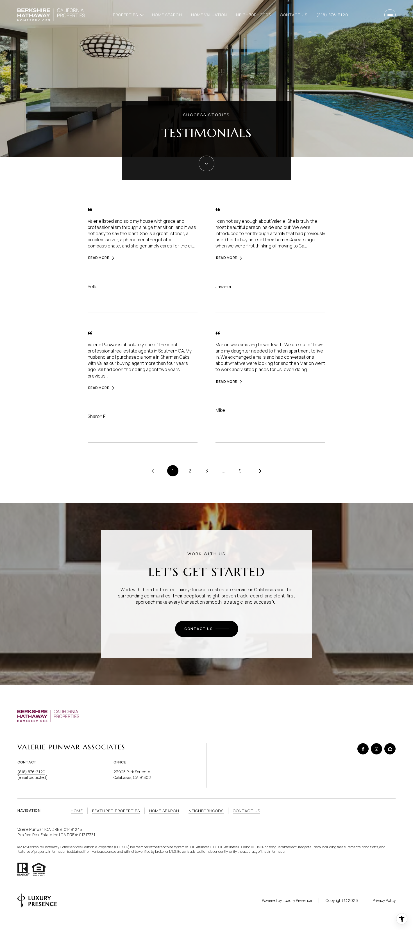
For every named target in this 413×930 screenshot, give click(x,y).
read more (98, 258)
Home (77, 810)
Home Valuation (209, 14)
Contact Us (293, 14)
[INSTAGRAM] (376, 748)
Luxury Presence (297, 900)
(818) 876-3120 (332, 14)
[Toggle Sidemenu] (390, 15)
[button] (206, 629)
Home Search (167, 14)
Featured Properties (116, 810)
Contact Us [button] (246, 810)
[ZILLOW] (390, 748)
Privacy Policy (384, 900)
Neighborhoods (253, 14)
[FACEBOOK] (363, 748)
